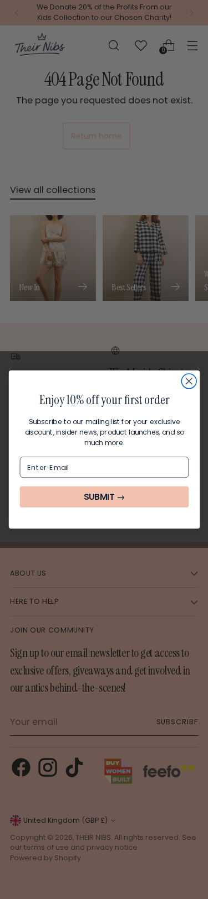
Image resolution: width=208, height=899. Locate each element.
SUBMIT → (103, 497)
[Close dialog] (188, 381)
